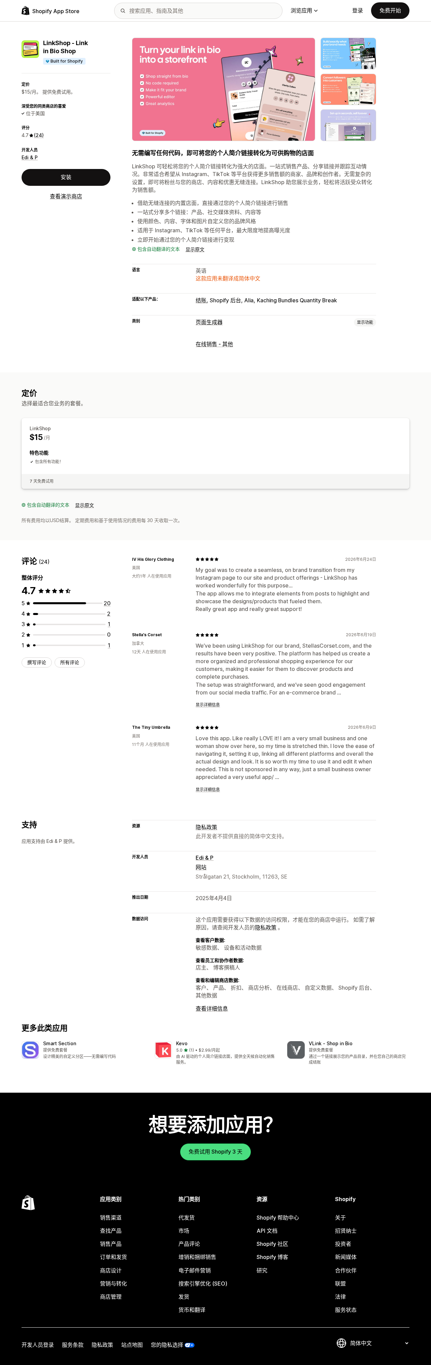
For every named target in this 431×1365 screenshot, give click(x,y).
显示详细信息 (208, 704)
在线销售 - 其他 (214, 344)
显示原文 (195, 249)
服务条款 (73, 1344)
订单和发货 (113, 1257)
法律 (340, 1296)
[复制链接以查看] (178, 559)
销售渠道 (111, 1217)
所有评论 (69, 662)
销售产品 (111, 1243)
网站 (201, 867)
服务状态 (346, 1309)
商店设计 (111, 1270)
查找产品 (111, 1230)
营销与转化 (113, 1283)
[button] (83, 1050)
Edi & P (30, 157)
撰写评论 (36, 662)
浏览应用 (301, 10)
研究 (262, 1270)
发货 (183, 1296)
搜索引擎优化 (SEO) (202, 1283)
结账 (201, 300)
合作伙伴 (346, 1270)
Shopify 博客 (272, 1257)
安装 (66, 177)
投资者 (343, 1243)
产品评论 (189, 1243)
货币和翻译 (191, 1309)
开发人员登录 (38, 1344)
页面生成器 (209, 322)
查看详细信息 (212, 1008)
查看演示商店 (66, 196)
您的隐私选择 (167, 1344)
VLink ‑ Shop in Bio (331, 1043)
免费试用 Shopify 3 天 (215, 1151)
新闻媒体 (346, 1257)
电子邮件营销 (194, 1270)
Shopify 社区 (272, 1243)
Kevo (182, 1043)
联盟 (340, 1283)
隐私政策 (206, 827)
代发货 (186, 1217)
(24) (39, 135)
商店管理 (111, 1296)
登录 (357, 10)
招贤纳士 (346, 1230)
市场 (183, 1230)
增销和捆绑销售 (197, 1257)
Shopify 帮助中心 (278, 1217)
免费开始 (390, 10)
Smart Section (59, 1043)
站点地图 (132, 1344)
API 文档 (267, 1230)
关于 (340, 1217)
